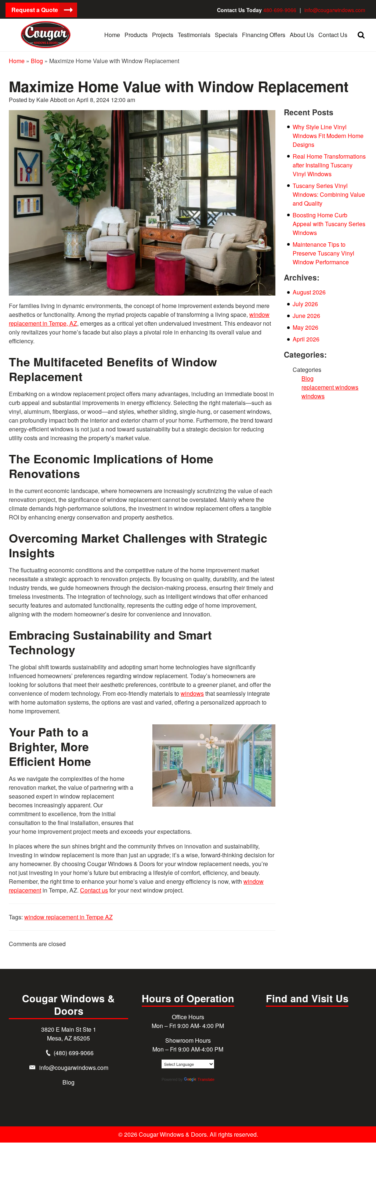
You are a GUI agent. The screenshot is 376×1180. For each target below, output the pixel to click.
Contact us (94, 890)
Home (17, 61)
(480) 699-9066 (74, 1053)
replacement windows (329, 387)
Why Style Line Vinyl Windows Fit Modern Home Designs (328, 136)
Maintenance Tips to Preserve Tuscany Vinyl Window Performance (323, 253)
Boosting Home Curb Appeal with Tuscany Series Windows (329, 224)
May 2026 (305, 327)
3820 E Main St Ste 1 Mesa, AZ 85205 (68, 1033)
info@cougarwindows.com (334, 10)
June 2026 (306, 315)
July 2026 (305, 304)
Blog (37, 61)
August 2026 (309, 292)
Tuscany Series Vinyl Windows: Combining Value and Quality (329, 194)
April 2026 (306, 339)
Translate (206, 1079)
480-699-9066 (279, 10)
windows (192, 693)
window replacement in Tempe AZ (68, 917)
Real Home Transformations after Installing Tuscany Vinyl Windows (329, 165)
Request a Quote (34, 10)
